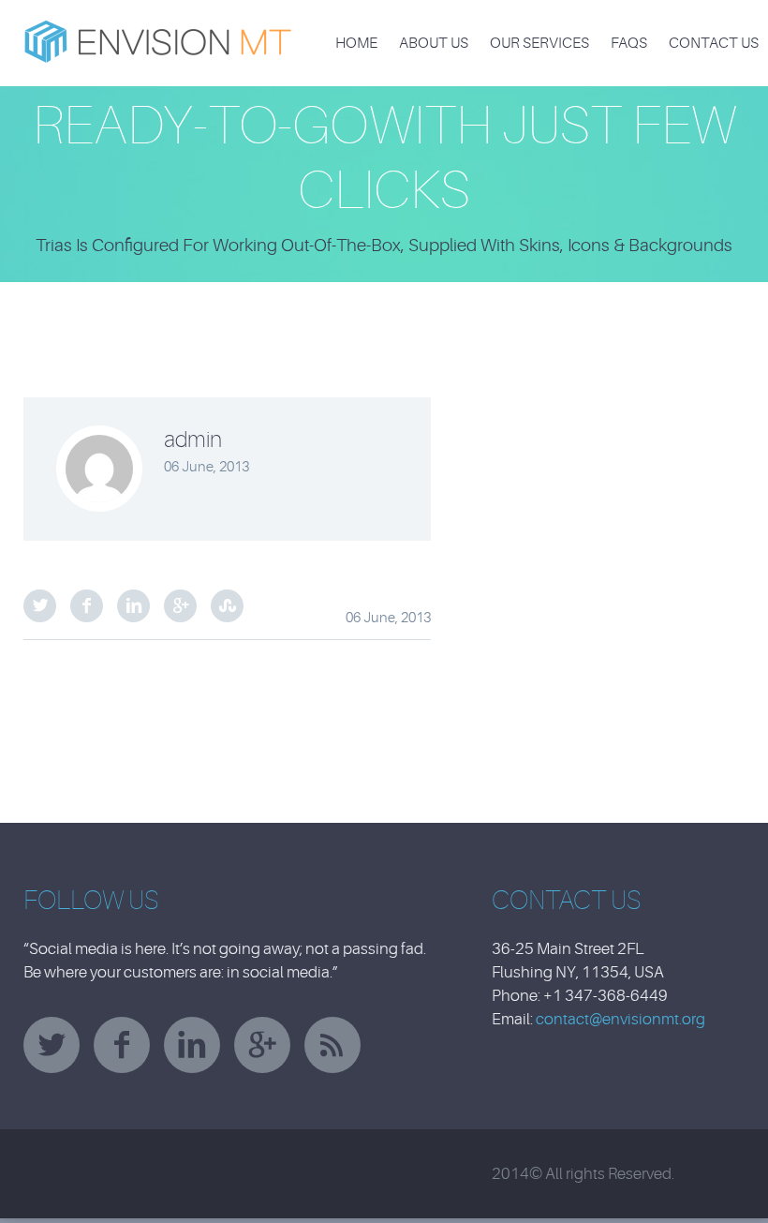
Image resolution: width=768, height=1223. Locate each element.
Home (356, 43)
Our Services (539, 43)
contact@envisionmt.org (620, 1019)
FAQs (629, 43)
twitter (51, 1045)
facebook (122, 1045)
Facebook (86, 605)
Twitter (39, 605)
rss (332, 1045)
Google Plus (180, 605)
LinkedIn (133, 605)
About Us (433, 43)
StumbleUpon (227, 605)
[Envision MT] (159, 31)
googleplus (262, 1045)
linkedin (192, 1045)
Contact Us (714, 43)
